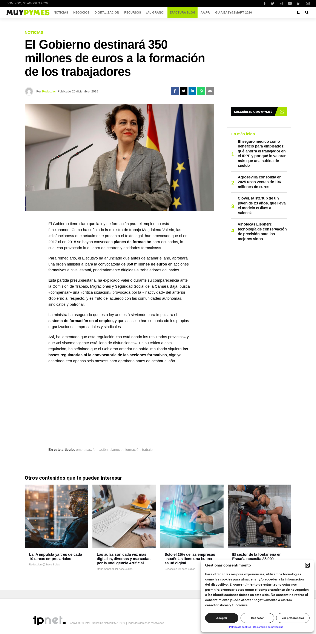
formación (100, 449)
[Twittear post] (183, 91)
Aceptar (221, 618)
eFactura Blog (182, 12)
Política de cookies (240, 627)
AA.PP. (205, 12)
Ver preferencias (293, 618)
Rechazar (257, 618)
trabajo (147, 449)
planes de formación (124, 449)
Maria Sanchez (105, 569)
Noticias (61, 12)
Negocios (81, 12)
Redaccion (49, 91)
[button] (307, 565)
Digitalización (107, 12)
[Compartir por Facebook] (175, 91)
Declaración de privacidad (268, 627)
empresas (83, 449)
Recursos (132, 12)
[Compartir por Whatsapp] (201, 91)
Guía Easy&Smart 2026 (233, 12)
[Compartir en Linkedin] (192, 91)
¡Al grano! (155, 12)
